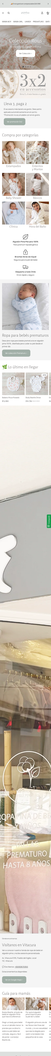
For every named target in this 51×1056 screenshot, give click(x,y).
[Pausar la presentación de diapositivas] (19, 67)
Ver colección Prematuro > (16, 353)
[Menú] (3, 13)
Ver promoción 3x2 (14, 121)
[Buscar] (9, 13)
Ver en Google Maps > (14, 979)
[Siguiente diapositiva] (48, 4)
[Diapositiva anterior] (3, 4)
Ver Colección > (25, 53)
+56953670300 (21, 966)
